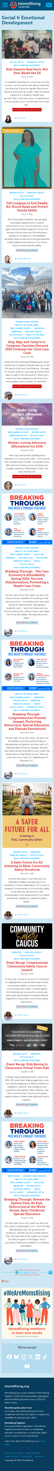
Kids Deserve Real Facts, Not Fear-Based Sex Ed (27, 71)
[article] (27, 76)
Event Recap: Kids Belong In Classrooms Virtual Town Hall (27, 1066)
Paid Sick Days (42, 558)
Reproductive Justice (35, 62)
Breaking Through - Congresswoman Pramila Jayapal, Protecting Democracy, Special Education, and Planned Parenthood (27, 721)
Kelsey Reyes (23, 915)
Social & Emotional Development (27, 65)
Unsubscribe (26, 1456)
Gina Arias (21, 118)
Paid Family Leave (26, 558)
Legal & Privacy (11, 1456)
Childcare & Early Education (27, 322)
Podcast (37, 561)
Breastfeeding (14, 1176)
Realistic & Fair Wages (35, 335)
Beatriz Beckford (24, 259)
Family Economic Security (20, 328)
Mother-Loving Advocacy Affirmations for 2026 (27, 444)
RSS (7, 1281)
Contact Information (14, 1453)
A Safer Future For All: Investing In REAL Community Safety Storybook (27, 866)
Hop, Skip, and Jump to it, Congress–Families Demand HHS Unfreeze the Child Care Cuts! (27, 347)
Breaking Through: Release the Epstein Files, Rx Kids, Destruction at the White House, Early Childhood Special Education (27, 1207)
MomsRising (16, 332)
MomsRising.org (25, 5)
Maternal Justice (17, 193)
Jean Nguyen (23, 395)
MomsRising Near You (18, 435)
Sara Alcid (21, 485)
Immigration (39, 328)
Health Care (39, 554)
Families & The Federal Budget (27, 325)
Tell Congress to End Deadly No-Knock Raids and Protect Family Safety (27, 206)
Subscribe (38, 1456)
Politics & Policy (17, 62)
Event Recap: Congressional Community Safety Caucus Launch (27, 966)
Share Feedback (33, 1453)
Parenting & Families (35, 193)
